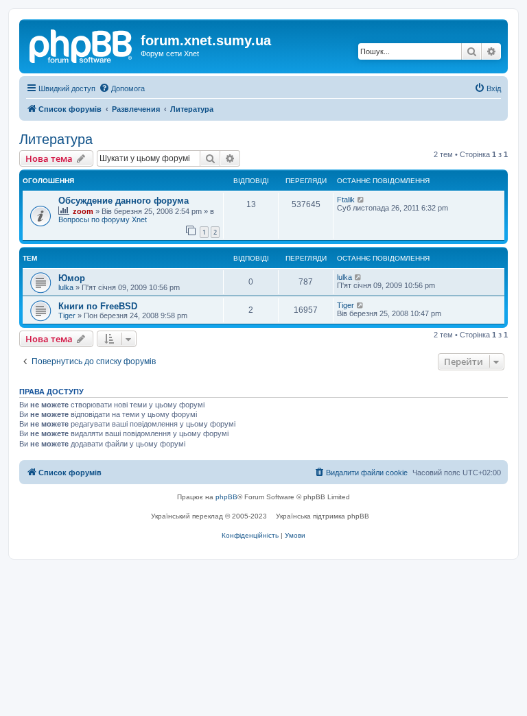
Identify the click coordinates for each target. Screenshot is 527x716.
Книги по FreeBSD (97, 306)
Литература (56, 139)
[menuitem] (122, 88)
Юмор (71, 278)
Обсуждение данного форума (123, 200)
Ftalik (346, 199)
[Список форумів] (82, 45)
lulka (65, 287)
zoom (83, 211)
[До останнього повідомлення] (361, 199)
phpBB (226, 497)
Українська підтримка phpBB (322, 516)
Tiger (66, 315)
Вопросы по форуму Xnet (102, 219)
